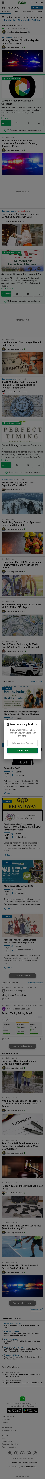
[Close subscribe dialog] (36, 724)
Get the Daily (22, 750)
